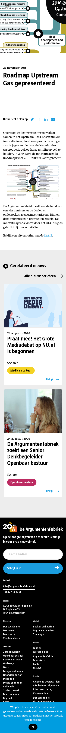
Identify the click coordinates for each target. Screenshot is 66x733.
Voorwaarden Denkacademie (41, 695)
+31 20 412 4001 (12, 591)
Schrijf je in (14, 568)
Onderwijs (8, 663)
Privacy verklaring (42, 689)
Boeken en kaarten (43, 626)
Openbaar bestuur (21, 482)
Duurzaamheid (11, 694)
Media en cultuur (21, 370)
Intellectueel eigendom (46, 685)
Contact (37, 664)
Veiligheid (8, 686)
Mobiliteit (8, 679)
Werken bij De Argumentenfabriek (44, 654)
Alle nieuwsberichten (40, 276)
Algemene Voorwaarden (46, 681)
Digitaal (7, 698)
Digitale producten (43, 630)
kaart (48, 235)
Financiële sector (12, 675)
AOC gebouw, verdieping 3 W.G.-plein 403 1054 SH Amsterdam (17, 609)
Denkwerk (8, 630)
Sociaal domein (11, 690)
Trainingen (39, 634)
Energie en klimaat (13, 671)
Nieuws (37, 668)
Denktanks (9, 634)
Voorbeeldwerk (11, 638)
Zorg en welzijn (11, 652)
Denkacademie (11, 626)
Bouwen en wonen (13, 659)
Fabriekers (39, 660)
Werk (6, 667)
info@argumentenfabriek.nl (19, 586)
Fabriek (37, 648)
